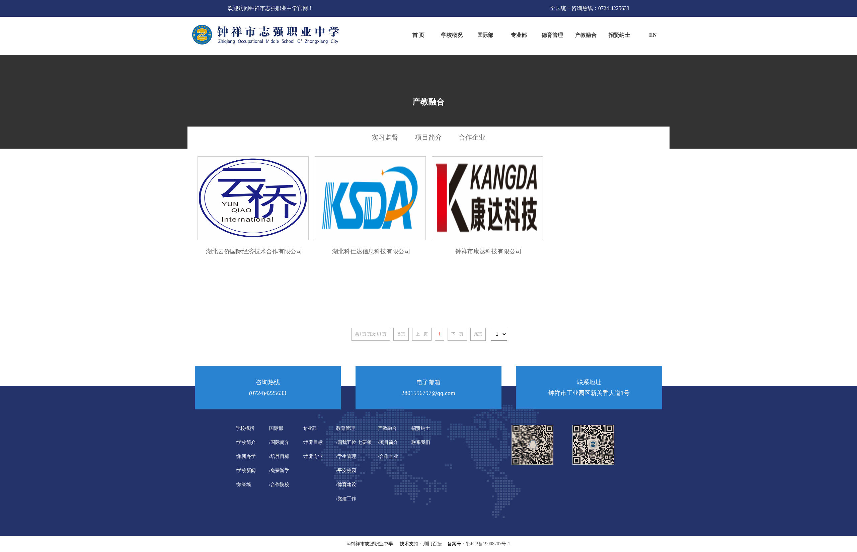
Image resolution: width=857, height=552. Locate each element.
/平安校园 (346, 470)
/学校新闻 (246, 470)
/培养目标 (279, 456)
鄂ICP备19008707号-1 (488, 543)
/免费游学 (279, 470)
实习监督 (385, 137)
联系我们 (420, 442)
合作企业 (472, 137)
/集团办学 (246, 456)
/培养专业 (313, 456)
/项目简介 (388, 442)
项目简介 (428, 137)
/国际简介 (279, 442)
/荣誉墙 (243, 484)
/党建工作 (346, 498)
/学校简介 (246, 442)
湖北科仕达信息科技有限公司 (371, 251)
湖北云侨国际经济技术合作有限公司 (254, 251)
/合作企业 (388, 456)
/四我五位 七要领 (354, 442)
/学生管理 (346, 456)
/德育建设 (346, 484)
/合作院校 (279, 484)
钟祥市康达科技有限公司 (488, 251)
